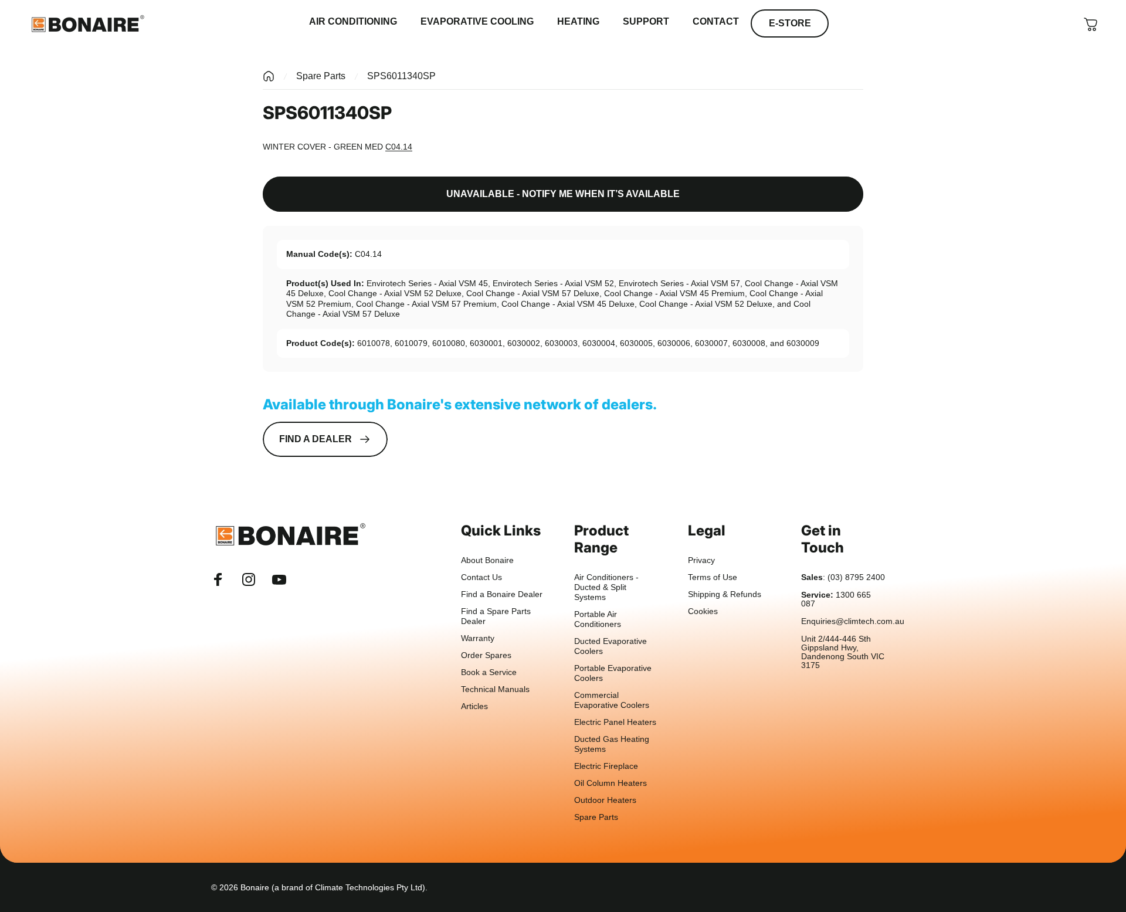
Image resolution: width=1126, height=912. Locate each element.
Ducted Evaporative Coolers (610, 646)
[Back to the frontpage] (268, 76)
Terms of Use (712, 577)
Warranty (477, 638)
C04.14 (398, 146)
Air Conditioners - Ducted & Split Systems (606, 587)
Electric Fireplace (606, 766)
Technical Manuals (495, 689)
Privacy (701, 560)
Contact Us (481, 577)
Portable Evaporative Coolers (613, 673)
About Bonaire (487, 560)
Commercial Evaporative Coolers (611, 700)
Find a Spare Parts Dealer (496, 616)
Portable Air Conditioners (597, 619)
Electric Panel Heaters (615, 722)
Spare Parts (320, 76)
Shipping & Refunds (724, 594)
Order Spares (486, 655)
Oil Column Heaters (610, 783)
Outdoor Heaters (605, 800)
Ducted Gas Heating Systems (611, 744)
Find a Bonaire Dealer (501, 594)
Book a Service (489, 672)
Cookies (703, 611)
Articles (474, 706)
